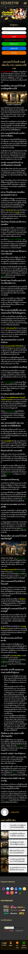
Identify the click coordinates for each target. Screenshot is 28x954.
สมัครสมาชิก (14, 48)
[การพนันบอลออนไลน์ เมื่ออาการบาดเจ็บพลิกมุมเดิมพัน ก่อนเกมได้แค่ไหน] (5, 860)
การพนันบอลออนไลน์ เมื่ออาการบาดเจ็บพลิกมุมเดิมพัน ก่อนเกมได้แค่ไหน (17, 860)
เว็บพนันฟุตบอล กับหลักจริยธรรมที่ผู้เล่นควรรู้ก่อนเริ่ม (17, 843)
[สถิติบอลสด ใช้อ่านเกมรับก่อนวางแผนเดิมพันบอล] (5, 851)
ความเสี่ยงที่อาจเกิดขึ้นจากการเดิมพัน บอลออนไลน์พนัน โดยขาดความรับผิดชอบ (17, 835)
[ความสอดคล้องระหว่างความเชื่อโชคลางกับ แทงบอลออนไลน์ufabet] (5, 868)
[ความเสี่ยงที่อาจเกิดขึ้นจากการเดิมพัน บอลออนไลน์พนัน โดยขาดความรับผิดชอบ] (5, 835)
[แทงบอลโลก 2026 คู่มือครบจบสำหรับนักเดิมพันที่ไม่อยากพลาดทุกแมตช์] (5, 826)
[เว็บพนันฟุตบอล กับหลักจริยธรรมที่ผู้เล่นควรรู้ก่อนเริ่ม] (5, 843)
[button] (25, 3)
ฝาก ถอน (14, 53)
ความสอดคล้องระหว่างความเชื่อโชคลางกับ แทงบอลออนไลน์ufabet (18, 869)
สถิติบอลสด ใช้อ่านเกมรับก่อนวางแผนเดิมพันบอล (17, 852)
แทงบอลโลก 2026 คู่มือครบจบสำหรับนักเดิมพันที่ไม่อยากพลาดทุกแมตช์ (18, 826)
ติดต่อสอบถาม (14, 44)
